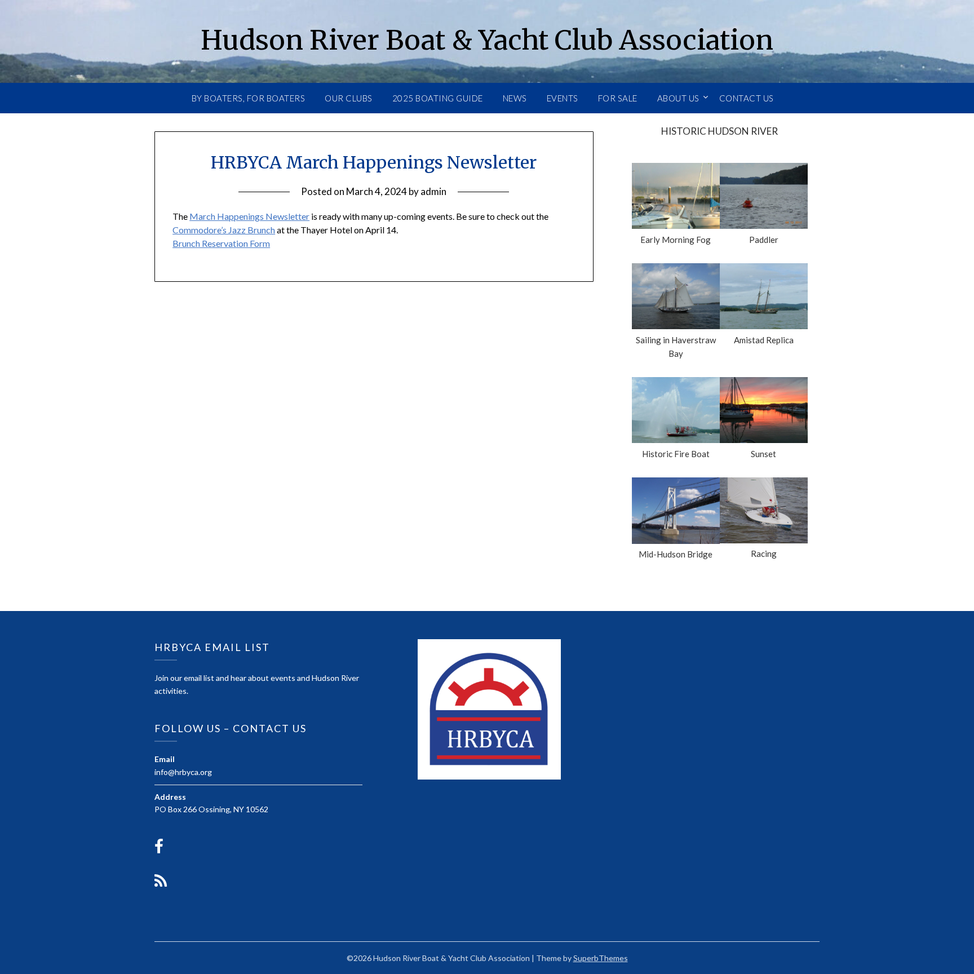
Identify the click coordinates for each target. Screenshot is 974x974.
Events (562, 98)
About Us (678, 98)
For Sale (617, 98)
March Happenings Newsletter (249, 216)
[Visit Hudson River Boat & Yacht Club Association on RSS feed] (160, 883)
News (515, 98)
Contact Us (746, 98)
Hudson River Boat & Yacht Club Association (487, 40)
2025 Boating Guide (437, 98)
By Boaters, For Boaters (249, 98)
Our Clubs (349, 98)
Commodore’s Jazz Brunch (223, 229)
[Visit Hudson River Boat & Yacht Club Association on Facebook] (158, 849)
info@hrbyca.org (183, 772)
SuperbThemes (600, 958)
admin (433, 191)
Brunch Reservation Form (221, 243)
